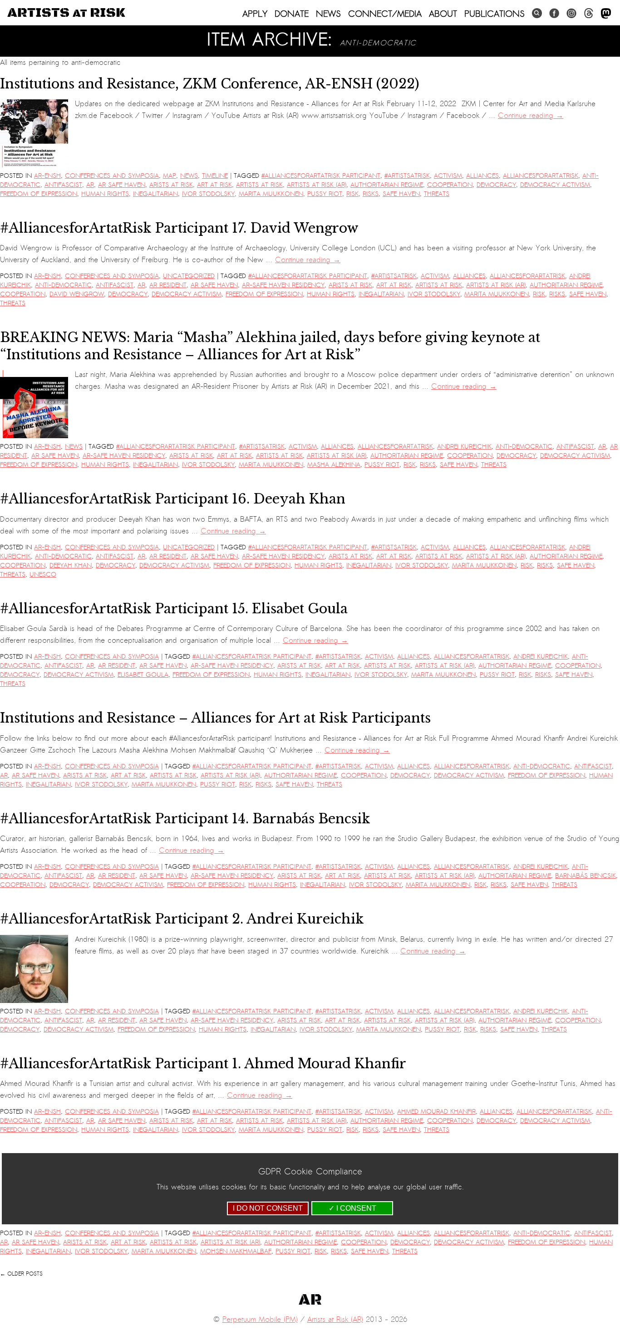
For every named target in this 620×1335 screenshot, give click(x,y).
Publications (494, 13)
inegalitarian (155, 194)
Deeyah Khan (70, 565)
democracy (496, 185)
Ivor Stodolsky (208, 194)
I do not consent (268, 1208)
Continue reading (530, 115)
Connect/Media (385, 13)
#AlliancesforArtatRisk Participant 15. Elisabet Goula (174, 609)
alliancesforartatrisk (540, 176)
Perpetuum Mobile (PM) (260, 1319)
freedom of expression (38, 194)
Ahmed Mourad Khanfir (436, 1111)
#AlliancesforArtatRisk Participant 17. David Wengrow (179, 228)
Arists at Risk (171, 185)
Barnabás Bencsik (585, 875)
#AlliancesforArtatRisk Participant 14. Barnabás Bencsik (185, 819)
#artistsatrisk (407, 176)
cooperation (449, 185)
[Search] (537, 13)
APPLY (254, 13)
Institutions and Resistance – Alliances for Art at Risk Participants (215, 718)
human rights (105, 194)
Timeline (215, 176)
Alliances (482, 176)
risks (371, 194)
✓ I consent (352, 1208)
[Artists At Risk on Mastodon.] (606, 13)
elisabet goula (143, 675)
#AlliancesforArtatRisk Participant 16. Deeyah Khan (172, 499)
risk (352, 194)
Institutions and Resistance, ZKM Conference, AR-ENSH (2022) (209, 84)
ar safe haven (121, 185)
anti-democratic (63, 285)
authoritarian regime (386, 185)
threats (436, 194)
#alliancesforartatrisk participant (320, 176)
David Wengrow (76, 294)
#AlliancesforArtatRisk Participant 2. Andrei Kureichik (182, 919)
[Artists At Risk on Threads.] (588, 13)
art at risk (214, 185)
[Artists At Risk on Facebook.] (554, 13)
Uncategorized (189, 276)
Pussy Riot (324, 194)
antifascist (63, 185)
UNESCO (43, 574)
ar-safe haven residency (283, 285)
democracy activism (555, 185)
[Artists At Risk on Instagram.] (571, 13)
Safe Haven (401, 194)
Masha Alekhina (333, 464)
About (443, 13)
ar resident (168, 285)
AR (90, 185)
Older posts (21, 1274)
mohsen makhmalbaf (235, 1251)
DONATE (292, 13)
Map (169, 176)
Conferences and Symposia (112, 176)
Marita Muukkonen (271, 194)
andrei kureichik (464, 446)
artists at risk (259, 185)
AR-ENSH (47, 176)
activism (448, 176)
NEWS (328, 13)
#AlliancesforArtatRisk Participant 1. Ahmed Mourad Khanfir (203, 1064)
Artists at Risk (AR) (316, 185)
